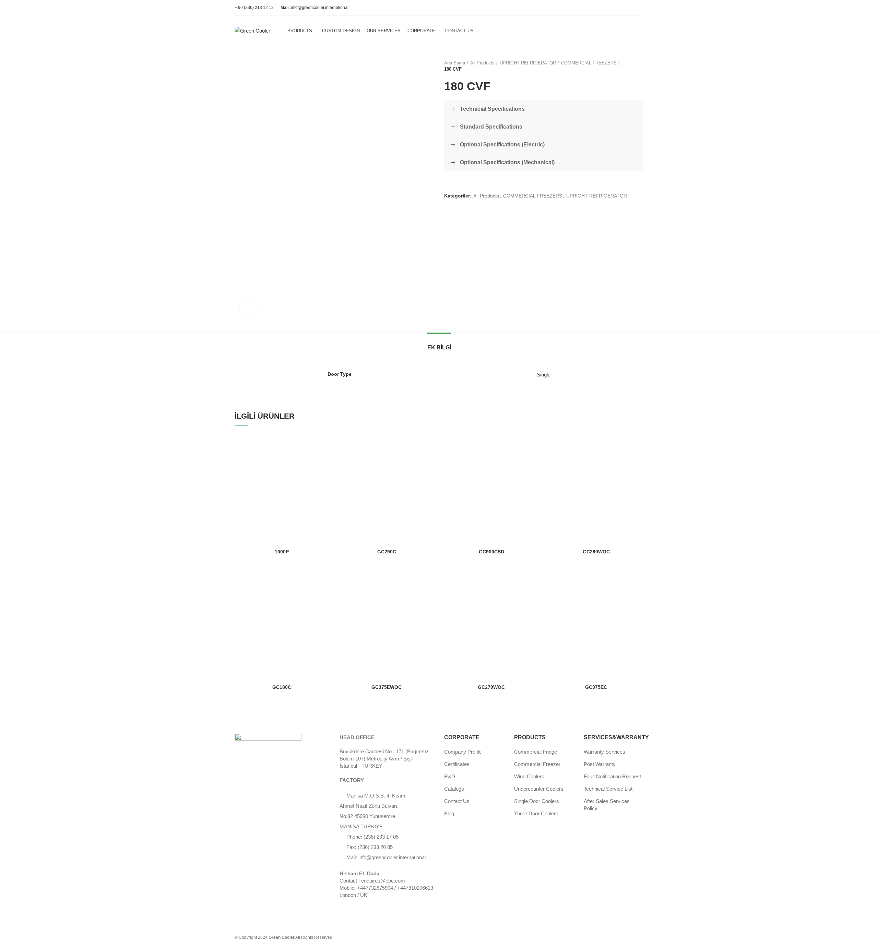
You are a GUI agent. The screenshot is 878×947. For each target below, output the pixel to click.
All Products (482, 62)
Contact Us (457, 801)
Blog (449, 813)
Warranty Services (604, 752)
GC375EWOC (386, 687)
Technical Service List (608, 789)
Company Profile (463, 752)
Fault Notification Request (612, 776)
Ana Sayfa (454, 62)
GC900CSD (491, 551)
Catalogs (454, 789)
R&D (449, 776)
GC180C (281, 687)
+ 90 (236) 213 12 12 (254, 7)
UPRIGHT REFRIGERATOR (528, 62)
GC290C (386, 551)
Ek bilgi (439, 347)
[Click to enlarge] (248, 304)
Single (543, 374)
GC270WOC (491, 687)
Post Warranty (600, 764)
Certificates (457, 764)
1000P (282, 551)
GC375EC (596, 687)
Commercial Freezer (537, 764)
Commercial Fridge (535, 752)
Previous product (626, 66)
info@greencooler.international (314, 7)
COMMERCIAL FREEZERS (589, 62)
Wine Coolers (529, 776)
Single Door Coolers (536, 801)
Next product (640, 66)
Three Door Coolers (536, 813)
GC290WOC (596, 551)
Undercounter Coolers (538, 789)
